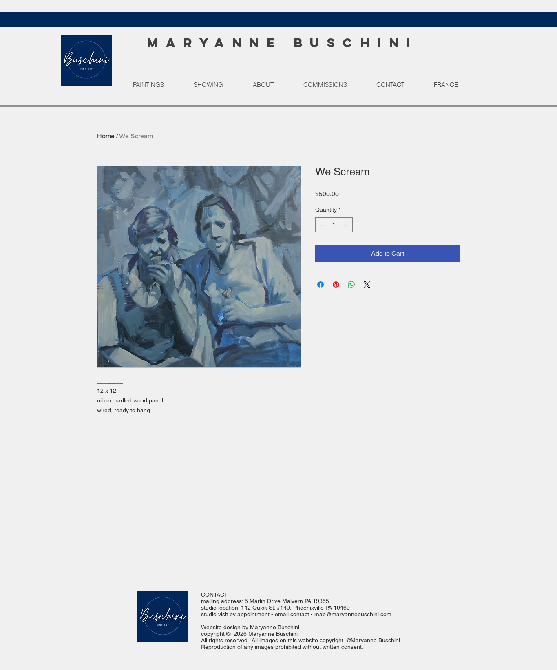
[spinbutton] (334, 225)
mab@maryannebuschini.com (352, 614)
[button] (157, 85)
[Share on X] (367, 285)
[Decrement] (321, 225)
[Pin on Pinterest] (336, 285)
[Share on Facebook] (320, 285)
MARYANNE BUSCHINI (282, 43)
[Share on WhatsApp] (351, 285)
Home (106, 136)
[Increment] (346, 225)
